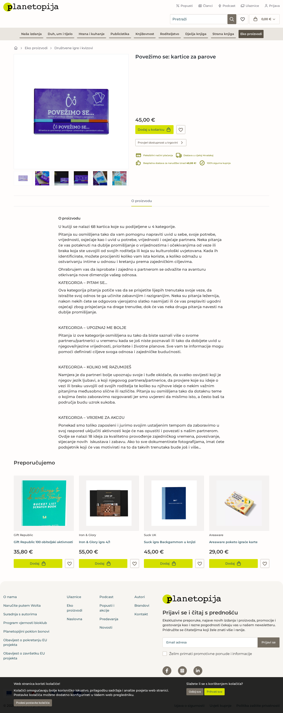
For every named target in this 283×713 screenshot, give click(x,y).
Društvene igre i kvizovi (73, 48)
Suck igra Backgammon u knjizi (169, 542)
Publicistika (120, 34)
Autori (139, 597)
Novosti (105, 627)
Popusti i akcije (106, 607)
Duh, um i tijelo (60, 34)
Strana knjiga (223, 34)
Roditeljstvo (169, 34)
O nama (10, 597)
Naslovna (74, 619)
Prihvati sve (214, 691)
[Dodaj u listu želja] (180, 129)
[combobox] (199, 19)
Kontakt (141, 614)
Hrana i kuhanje (92, 34)
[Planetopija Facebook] (167, 670)
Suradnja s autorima (20, 614)
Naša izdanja (31, 34)
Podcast (229, 6)
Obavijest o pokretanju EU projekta (25, 642)
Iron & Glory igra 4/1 (94, 542)
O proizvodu (141, 201)
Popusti (187, 6)
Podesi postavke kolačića (33, 702)
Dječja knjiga (196, 34)
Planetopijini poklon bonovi (26, 631)
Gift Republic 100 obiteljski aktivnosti (43, 542)
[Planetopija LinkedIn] (197, 670)
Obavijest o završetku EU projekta (24, 655)
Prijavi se (269, 642)
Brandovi (141, 605)
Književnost (145, 34)
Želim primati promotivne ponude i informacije (210, 654)
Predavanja (108, 619)
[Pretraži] (232, 19)
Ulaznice (252, 6)
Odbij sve (195, 691)
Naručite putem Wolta (22, 605)
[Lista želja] (242, 19)
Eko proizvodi (251, 34)
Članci (208, 6)
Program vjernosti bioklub (25, 623)
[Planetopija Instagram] (182, 670)
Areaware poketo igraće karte (233, 542)
